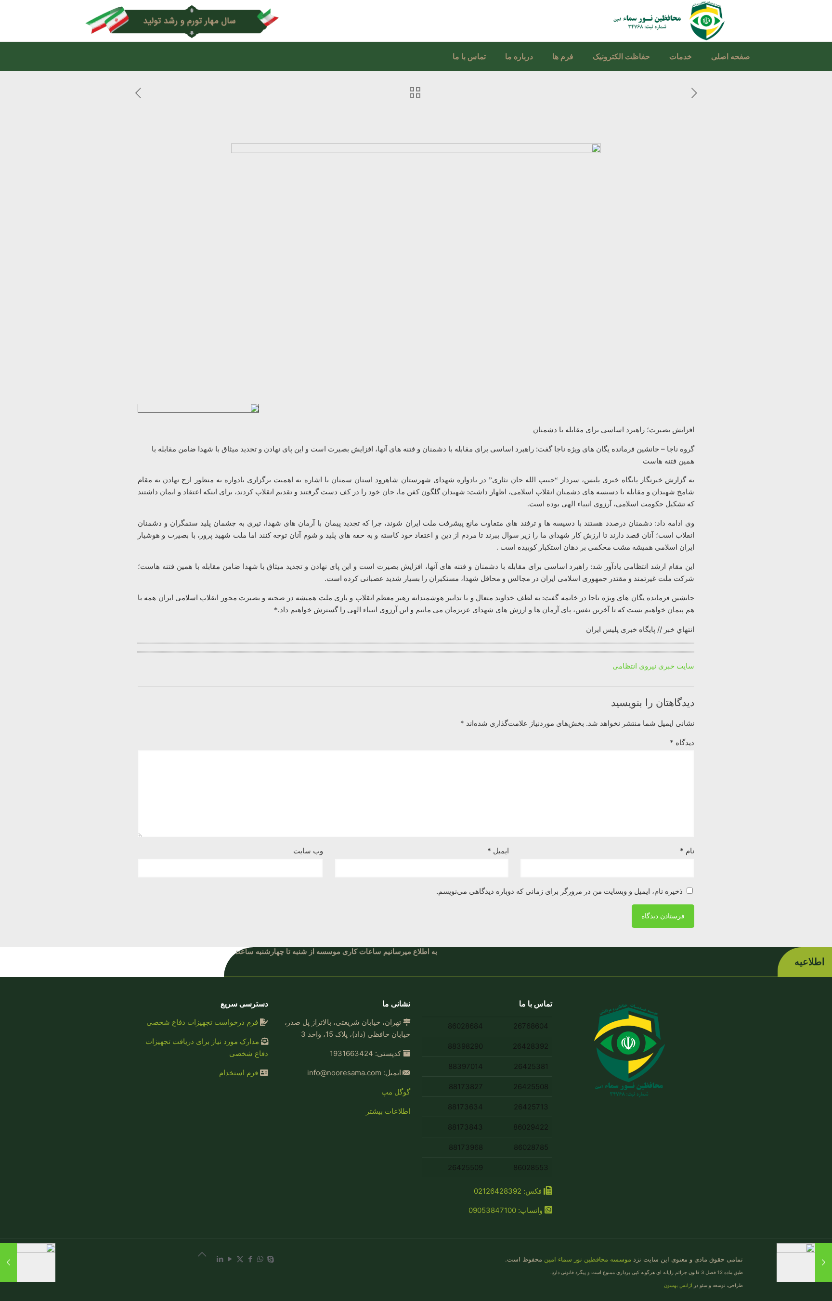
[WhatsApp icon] (260, 1258)
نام (687, 850)
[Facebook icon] (250, 1258)
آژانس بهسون (678, 1285)
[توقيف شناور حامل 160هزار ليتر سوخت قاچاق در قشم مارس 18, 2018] (804, 1262)
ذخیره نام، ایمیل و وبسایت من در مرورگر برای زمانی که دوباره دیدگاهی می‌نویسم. (559, 891)
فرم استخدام (238, 1072)
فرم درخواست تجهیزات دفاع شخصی (202, 1022)
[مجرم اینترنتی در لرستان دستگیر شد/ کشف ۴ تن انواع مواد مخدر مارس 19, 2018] (27, 1262)
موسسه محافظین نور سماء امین (587, 1259)
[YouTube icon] (230, 1258)
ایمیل (498, 850)
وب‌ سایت (308, 850)
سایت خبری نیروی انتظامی (653, 665)
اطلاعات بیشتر (388, 1111)
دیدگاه (682, 742)
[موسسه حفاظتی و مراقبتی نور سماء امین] (671, 20)
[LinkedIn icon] (219, 1258)
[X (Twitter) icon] (240, 1258)
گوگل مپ (395, 1091)
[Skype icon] (270, 1258)
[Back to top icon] (196, 1259)
